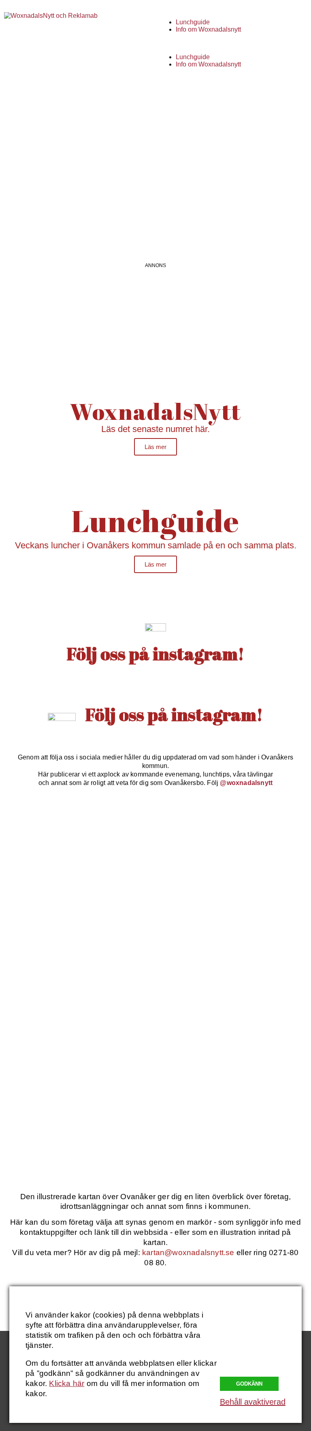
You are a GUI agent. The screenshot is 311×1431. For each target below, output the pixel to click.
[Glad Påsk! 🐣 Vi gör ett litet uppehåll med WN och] (76, 1030)
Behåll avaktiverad (252, 1401)
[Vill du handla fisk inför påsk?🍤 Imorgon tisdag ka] (76, 1120)
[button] (233, 43)
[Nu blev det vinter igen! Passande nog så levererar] (234, 1030)
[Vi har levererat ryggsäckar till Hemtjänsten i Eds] (234, 940)
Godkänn (249, 1384)
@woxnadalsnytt (246, 782)
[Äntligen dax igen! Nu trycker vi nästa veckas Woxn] (76, 940)
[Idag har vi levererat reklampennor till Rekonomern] (234, 850)
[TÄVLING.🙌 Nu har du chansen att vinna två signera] (76, 850)
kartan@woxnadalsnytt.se (188, 1252)
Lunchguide (193, 22)
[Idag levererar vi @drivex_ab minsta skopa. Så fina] (234, 1120)
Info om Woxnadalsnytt (208, 29)
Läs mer (155, 446)
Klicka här (66, 1383)
